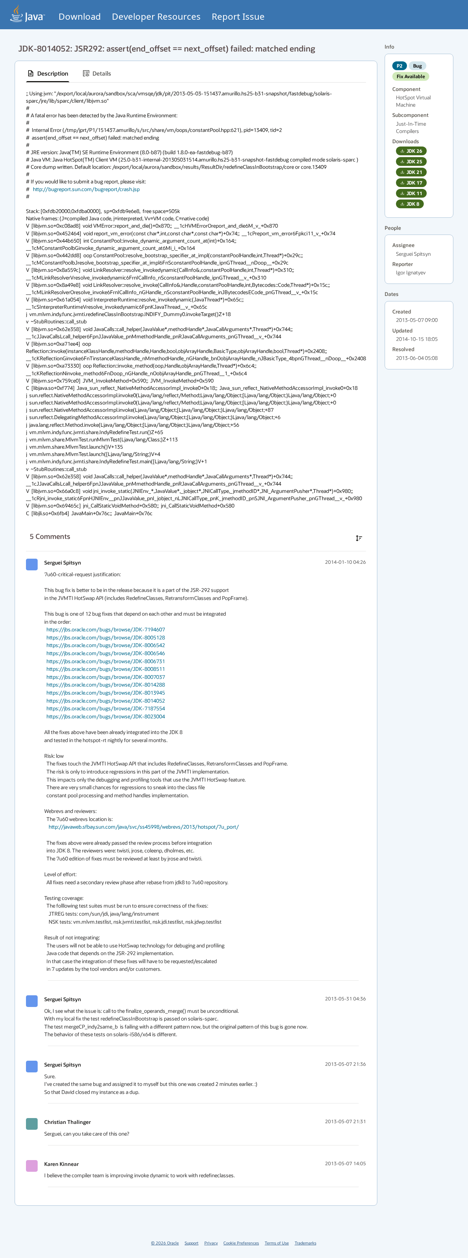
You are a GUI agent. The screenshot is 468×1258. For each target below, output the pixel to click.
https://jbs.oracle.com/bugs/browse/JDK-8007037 (105, 676)
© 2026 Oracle (165, 1243)
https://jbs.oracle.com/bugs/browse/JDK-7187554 (105, 708)
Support (192, 1243)
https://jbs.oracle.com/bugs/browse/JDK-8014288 (105, 684)
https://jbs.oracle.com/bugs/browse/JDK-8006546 (105, 653)
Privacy (211, 1243)
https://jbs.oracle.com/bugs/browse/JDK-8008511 (105, 668)
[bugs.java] (28, 13)
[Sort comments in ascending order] (359, 538)
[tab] (47, 73)
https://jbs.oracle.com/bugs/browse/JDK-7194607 (105, 629)
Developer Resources (156, 16)
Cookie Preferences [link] (241, 1243)
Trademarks (305, 1243)
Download (79, 16)
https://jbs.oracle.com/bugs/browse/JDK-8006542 (105, 645)
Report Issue (238, 16)
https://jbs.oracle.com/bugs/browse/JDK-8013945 (105, 692)
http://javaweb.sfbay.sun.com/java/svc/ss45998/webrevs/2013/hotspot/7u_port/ (144, 826)
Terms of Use (277, 1243)
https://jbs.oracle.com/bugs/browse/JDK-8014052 (105, 700)
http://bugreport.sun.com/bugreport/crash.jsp (86, 189)
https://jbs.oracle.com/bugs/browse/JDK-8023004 (105, 716)
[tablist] (196, 74)
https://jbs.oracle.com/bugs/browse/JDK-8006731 (105, 661)
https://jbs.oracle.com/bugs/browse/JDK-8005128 (105, 637)
